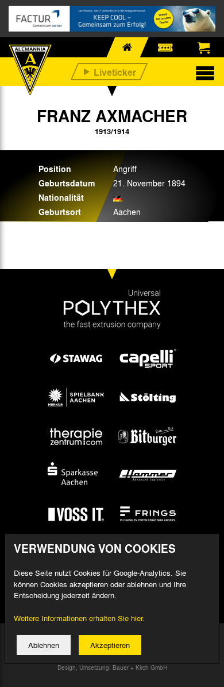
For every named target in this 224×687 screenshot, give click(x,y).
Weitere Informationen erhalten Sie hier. (79, 617)
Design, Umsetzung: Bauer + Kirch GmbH (112, 667)
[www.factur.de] (112, 19)
